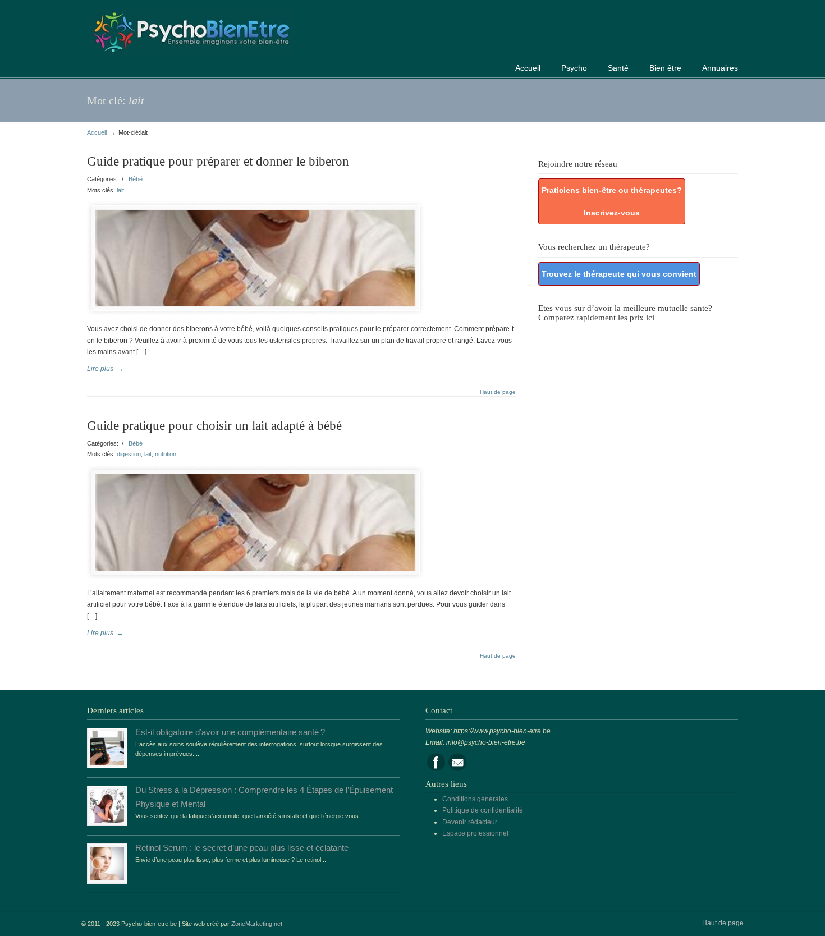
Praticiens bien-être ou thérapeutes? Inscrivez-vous (612, 201)
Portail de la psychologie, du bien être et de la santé (191, 30)
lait (120, 190)
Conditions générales (475, 799)
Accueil (97, 132)
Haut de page (498, 392)
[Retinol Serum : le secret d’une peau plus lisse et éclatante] (107, 878)
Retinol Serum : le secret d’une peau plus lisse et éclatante (242, 847)
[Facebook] (436, 769)
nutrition (165, 454)
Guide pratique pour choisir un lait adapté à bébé (214, 426)
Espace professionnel (475, 833)
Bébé (136, 179)
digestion (129, 454)
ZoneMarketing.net (256, 923)
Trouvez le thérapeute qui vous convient (619, 273)
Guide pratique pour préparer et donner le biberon (218, 161)
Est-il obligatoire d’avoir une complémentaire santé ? (230, 732)
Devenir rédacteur (469, 822)
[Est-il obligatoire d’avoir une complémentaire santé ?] (107, 762)
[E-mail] (457, 769)
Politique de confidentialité (482, 810)
